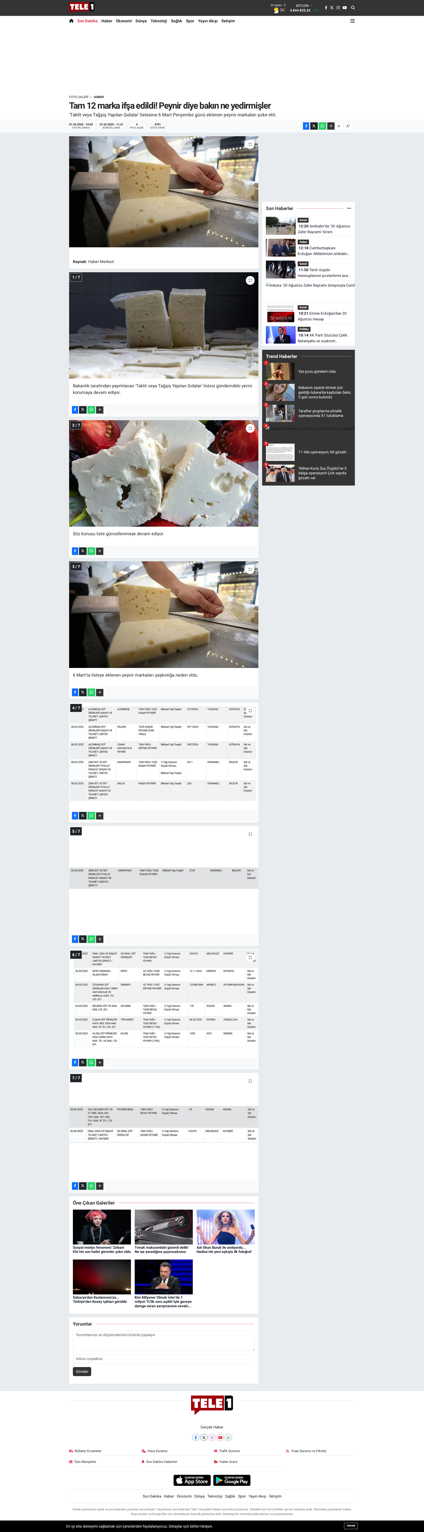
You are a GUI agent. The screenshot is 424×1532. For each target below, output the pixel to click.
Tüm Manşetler (85, 1462)
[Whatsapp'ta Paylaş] (322, 126)
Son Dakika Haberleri (161, 1462)
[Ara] (353, 8)
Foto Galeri (78, 97)
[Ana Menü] (352, 21)
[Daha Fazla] (331, 126)
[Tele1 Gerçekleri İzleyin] (82, 8)
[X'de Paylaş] (314, 126)
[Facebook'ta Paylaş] (306, 126)
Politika (304, 329)
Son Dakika (87, 21)
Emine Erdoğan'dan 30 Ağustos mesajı (322, 316)
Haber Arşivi (229, 1462)
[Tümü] (349, 208)
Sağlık (176, 21)
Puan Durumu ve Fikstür (309, 1451)
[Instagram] (212, 1437)
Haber (106, 21)
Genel (303, 220)
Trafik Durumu (229, 1451)
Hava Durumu (157, 1451)
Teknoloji (159, 21)
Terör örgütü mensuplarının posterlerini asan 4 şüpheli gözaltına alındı (324, 273)
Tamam (350, 1525)
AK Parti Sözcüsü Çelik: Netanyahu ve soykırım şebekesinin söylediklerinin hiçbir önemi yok (323, 338)
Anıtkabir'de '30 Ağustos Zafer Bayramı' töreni (324, 229)
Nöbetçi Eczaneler (88, 1451)
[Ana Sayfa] (72, 21)
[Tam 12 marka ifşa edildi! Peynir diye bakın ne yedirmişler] (163, 191)
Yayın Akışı (208, 21)
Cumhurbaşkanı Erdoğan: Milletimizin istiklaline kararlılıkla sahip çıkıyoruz (323, 251)
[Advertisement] (212, 60)
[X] (204, 1437)
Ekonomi (124, 21)
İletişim (228, 21)
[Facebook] (195, 1437)
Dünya (141, 21)
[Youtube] (220, 1437)
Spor (190, 21)
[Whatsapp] (228, 1437)
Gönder (82, 1371)
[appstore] (192, 1480)
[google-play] (232, 1480)
